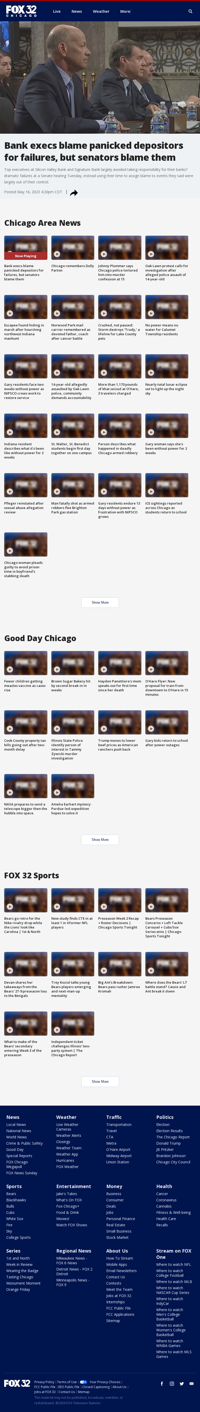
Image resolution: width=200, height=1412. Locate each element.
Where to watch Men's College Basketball (169, 1314)
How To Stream (119, 1258)
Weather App (67, 1154)
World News (16, 1136)
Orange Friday (18, 1289)
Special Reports (19, 1155)
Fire (9, 1224)
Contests (113, 1283)
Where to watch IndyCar (169, 1301)
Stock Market (117, 1237)
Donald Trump (168, 1143)
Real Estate (115, 1224)
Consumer (115, 1199)
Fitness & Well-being (173, 1212)
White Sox (14, 1218)
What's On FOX (69, 1199)
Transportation (119, 1124)
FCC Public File (118, 1308)
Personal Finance (120, 1218)
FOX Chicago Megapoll (17, 1164)
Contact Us (115, 1276)
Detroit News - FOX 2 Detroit (74, 1271)
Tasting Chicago (19, 1276)
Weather (66, 1117)
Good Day (14, 1149)
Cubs (10, 1212)
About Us (117, 1251)
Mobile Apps (116, 1264)
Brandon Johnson (171, 1155)
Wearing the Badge (22, 1270)
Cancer (162, 1193)
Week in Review (19, 1264)
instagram (172, 1383)
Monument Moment (23, 1283)
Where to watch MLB (174, 1281)
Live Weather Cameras (67, 1127)
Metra (111, 1143)
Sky (9, 1231)
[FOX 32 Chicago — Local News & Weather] (23, 11)
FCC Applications (120, 1314)
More (125, 11)
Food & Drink (67, 1212)
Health (164, 1186)
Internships (115, 1301)
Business (113, 1193)
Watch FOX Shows (71, 1224)
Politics (164, 1117)
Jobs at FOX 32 (118, 1295)
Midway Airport (119, 1155)
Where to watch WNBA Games (169, 1343)
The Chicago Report (173, 1136)
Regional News (73, 1251)
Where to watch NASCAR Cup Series (172, 1290)
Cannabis (164, 1206)
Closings (63, 1141)
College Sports (18, 1237)
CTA (109, 1136)
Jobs (110, 1212)
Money (114, 1186)
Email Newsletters (121, 1270)
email (192, 1383)
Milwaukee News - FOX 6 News (71, 1260)
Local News (16, 1124)
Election (163, 1124)
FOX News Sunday (21, 1172)
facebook (162, 1383)
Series (13, 1251)
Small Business (119, 1231)
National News (18, 1130)
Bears (11, 1193)
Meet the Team (119, 1289)
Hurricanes (65, 1160)
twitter (182, 1383)
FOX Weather (67, 1166)
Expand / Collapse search (191, 11)
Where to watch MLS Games (174, 1354)
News (12, 1117)
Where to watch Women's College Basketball (171, 1330)
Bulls (10, 1206)
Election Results (169, 1130)
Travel (111, 1130)
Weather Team (69, 1147)
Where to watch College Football (170, 1273)
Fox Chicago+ (67, 1206)
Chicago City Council (173, 1161)
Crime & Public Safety (24, 1143)
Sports (14, 1186)
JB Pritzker (165, 1149)
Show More (100, 602)
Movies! (62, 1218)
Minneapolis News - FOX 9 (73, 1282)
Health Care (166, 1218)
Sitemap (113, 1320)
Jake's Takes (66, 1193)
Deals (111, 1206)
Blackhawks (16, 1199)
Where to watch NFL (173, 1264)
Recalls (162, 1224)
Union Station (117, 1161)
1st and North (18, 1258)
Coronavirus (166, 1199)
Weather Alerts (68, 1135)
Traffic (114, 1117)
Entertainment (73, 1186)
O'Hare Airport (118, 1149)
